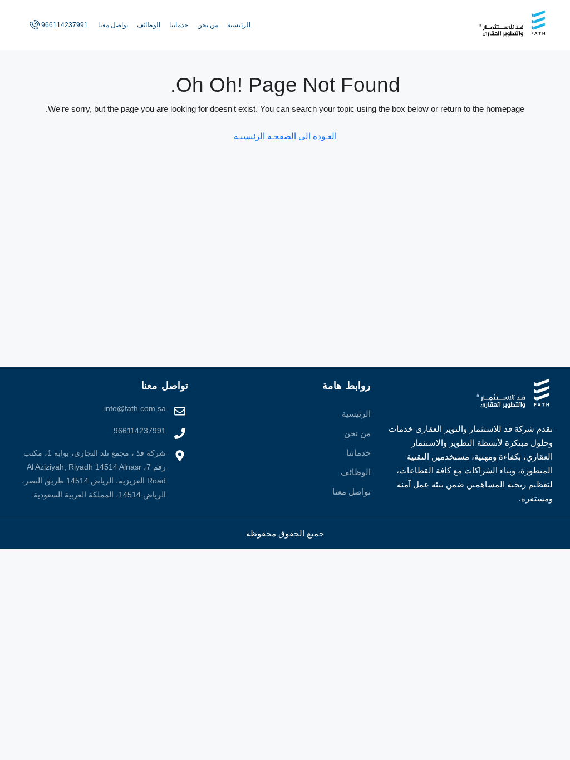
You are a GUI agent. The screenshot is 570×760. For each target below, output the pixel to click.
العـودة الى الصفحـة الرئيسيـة (285, 136)
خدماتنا (178, 25)
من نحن (207, 25)
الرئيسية (238, 25)
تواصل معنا (113, 25)
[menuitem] (58, 25)
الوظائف (148, 25)
